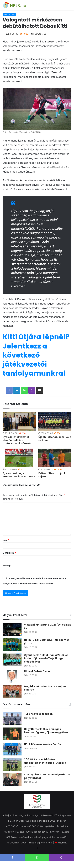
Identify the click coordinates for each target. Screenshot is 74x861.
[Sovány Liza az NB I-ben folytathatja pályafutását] (12, 779)
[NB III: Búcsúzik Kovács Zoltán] (12, 749)
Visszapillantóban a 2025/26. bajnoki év (47, 626)
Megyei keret (9, 14)
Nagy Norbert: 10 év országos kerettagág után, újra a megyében (46, 730)
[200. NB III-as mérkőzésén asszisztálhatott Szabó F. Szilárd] (12, 764)
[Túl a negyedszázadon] (12, 718)
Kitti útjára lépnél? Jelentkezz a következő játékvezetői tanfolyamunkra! (36, 355)
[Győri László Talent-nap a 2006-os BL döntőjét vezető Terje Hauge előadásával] (12, 660)
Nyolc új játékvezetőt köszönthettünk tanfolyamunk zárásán (17, 440)
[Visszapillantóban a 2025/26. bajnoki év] (12, 629)
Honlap (6, 565)
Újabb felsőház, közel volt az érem (54, 438)
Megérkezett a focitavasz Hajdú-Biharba (45, 688)
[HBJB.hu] (15, 5)
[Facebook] (37, 848)
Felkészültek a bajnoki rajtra (52, 475)
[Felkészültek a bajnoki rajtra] (54, 458)
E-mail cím (9, 552)
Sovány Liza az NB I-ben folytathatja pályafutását (47, 776)
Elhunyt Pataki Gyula (37, 671)
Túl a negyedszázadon (38, 714)
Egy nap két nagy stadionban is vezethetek (19, 475)
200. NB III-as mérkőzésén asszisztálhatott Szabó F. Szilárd (45, 761)
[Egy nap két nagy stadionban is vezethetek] (19, 458)
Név (6, 540)
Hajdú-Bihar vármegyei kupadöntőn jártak (47, 641)
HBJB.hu (62, 842)
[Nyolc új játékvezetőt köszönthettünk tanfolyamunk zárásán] (19, 421)
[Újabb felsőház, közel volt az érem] (54, 421)
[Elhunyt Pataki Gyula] (12, 676)
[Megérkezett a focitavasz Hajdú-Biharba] (12, 691)
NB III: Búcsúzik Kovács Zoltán (42, 744)
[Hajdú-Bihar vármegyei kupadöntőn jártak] (12, 644)
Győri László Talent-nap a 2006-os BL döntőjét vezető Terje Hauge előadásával (46, 658)
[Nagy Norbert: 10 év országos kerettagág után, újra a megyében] (12, 734)
